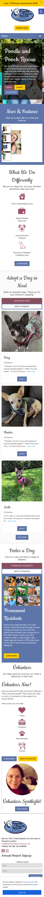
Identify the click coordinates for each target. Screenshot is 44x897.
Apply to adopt (22, 306)
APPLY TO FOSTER (22, 571)
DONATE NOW (22, 28)
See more (22, 537)
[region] (22, 887)
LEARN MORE (22, 263)
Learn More (9, 758)
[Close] (41, 879)
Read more (22, 809)
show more (31, 371)
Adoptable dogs (22, 301)
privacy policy (30, 882)
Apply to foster (28, 758)
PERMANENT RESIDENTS (22, 565)
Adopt (22, 379)
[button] (41, 11)
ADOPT (9, 87)
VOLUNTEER (11, 92)
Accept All (22, 892)
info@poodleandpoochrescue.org (16, 843)
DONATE (19, 87)
